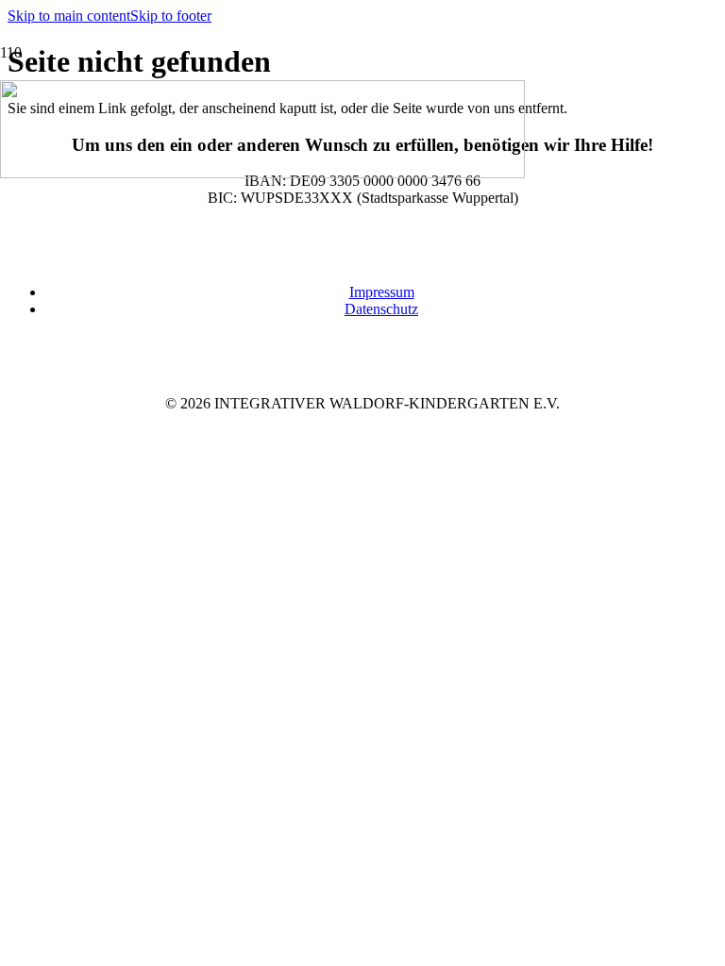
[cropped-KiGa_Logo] (262, 173)
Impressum (381, 292)
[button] (69, 16)
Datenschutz (381, 309)
